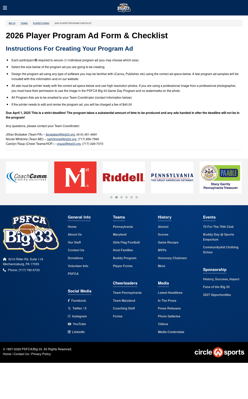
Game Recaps (168, 242)
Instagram (79, 316)
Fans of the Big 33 (216, 287)
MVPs (162, 250)
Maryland (120, 234)
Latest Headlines (170, 292)
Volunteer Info (78, 266)
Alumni (163, 226)
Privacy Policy (41, 354)
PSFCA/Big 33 (32, 349)
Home (72, 226)
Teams (24, 23)
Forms (117, 316)
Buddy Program (124, 258)
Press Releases (169, 308)
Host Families (123, 250)
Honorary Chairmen (172, 258)
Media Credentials (171, 332)
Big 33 (12, 23)
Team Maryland (124, 300)
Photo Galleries (169, 316)
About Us (75, 234)
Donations (75, 258)
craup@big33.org (69, 143)
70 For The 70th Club (218, 226)
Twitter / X (79, 308)
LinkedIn (78, 332)
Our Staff (74, 242)
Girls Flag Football (126, 242)
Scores (163, 234)
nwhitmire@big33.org (61, 139)
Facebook (78, 300)
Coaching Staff (124, 308)
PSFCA (73, 273)
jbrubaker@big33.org (60, 134)
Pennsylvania (123, 226)
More (161, 266)
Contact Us (76, 250)
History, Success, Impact (221, 279)
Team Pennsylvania (127, 292)
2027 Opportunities (217, 294)
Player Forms (41, 23)
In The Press (167, 300)
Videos (163, 324)
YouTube (78, 324)
